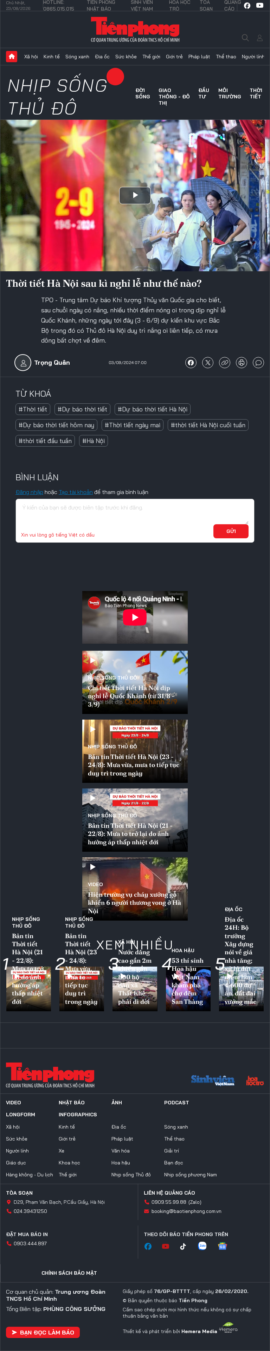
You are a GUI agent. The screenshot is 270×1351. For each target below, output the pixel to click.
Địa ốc (102, 56)
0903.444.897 (30, 1243)
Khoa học (69, 1163)
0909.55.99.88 (169, 1202)
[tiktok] (186, 1246)
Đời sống (142, 93)
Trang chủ (11, 56)
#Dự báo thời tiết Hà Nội (152, 409)
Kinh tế (52, 56)
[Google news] (226, 1246)
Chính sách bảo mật (69, 1273)
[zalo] (206, 1246)
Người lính (253, 56)
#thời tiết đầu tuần (45, 441)
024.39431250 (30, 1211)
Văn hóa (120, 1151)
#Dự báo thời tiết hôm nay (56, 425)
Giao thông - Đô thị (174, 96)
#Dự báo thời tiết (82, 409)
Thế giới (151, 56)
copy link (224, 362)
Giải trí (171, 1151)
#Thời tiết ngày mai (132, 425)
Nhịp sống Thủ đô (57, 96)
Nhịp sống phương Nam (190, 1174)
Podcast (176, 1102)
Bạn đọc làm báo (47, 1332)
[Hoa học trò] (255, 1081)
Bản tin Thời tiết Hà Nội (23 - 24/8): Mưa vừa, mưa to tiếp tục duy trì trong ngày (133, 765)
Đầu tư (203, 93)
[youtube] (260, 5)
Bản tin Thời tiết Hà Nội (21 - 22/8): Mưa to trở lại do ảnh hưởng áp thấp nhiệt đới (130, 833)
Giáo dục (16, 1163)
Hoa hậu (183, 950)
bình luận (258, 362)
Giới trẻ (174, 56)
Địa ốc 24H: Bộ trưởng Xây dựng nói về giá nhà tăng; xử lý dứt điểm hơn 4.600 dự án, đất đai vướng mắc (240, 960)
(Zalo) (194, 1202)
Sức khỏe (126, 56)
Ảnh (116, 1102)
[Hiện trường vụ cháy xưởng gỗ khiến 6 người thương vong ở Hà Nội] (135, 889)
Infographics (78, 1114)
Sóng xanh (77, 56)
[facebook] (247, 5)
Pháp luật (199, 56)
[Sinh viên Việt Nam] (213, 1081)
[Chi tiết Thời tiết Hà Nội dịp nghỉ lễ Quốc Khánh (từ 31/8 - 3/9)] (135, 682)
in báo (241, 362)
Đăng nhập (29, 491)
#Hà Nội (93, 441)
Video (95, 884)
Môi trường (229, 93)
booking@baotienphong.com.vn (186, 1211)
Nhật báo (72, 1102)
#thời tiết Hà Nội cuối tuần (208, 425)
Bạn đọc (173, 1163)
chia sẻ (191, 362)
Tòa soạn (19, 1193)
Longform (20, 1114)
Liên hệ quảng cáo (169, 1193)
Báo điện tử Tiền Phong (135, 29)
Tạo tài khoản (76, 491)
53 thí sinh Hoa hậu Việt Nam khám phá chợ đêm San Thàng (188, 981)
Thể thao (226, 56)
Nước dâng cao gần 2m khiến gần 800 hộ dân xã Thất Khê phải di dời (135, 976)
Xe (61, 1151)
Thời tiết (256, 93)
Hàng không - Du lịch (29, 1174)
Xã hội (31, 56)
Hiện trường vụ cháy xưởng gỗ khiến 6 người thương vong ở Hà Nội (134, 902)
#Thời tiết (33, 409)
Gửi (231, 531)
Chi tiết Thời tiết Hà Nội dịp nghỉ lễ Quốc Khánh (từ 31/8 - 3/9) (131, 696)
